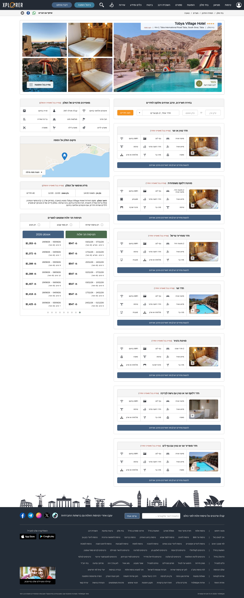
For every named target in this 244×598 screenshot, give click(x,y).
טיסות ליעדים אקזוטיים (195, 544)
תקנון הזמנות (147, 583)
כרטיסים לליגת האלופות (195, 557)
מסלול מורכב (168, 531)
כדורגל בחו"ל (219, 557)
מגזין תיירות (200, 563)
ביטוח (150, 4)
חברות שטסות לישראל (157, 570)
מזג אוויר (125, 563)
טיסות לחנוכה (152, 544)
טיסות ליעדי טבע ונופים (172, 544)
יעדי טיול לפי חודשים (96, 570)
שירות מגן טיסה (182, 576)
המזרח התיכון (207, 13)
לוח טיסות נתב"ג (198, 570)
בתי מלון (204, 4)
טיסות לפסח (137, 544)
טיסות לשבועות (122, 544)
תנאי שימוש (133, 583)
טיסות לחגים (183, 537)
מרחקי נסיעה (98, 563)
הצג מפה (147, 28)
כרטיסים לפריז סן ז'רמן (130, 557)
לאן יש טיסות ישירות (178, 570)
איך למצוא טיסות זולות (134, 570)
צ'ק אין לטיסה (166, 576)
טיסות (228, 4)
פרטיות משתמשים (116, 583)
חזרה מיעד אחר (184, 531)
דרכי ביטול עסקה (149, 576)
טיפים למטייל (152, 563)
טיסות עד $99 (199, 537)
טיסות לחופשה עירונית (111, 537)
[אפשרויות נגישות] (111, 5)
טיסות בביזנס (130, 537)
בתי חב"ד (84, 563)
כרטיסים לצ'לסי (84, 557)
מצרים (195, 13)
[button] (80, 312)
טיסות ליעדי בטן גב (90, 537)
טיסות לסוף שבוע (167, 537)
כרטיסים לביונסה (178, 550)
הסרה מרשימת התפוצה (92, 576)
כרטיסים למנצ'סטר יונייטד (106, 557)
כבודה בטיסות (115, 570)
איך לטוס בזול (218, 537)
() (160, 131)
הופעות (191, 4)
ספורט (178, 4)
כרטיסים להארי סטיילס (119, 550)
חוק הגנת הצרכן (112, 576)
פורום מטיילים (168, 563)
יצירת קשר (84, 583)
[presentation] (108, 243)
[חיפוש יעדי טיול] (101, 5)
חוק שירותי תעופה (130, 576)
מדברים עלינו (181, 583)
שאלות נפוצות (199, 576)
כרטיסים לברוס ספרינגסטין (95, 550)
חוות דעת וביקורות (164, 583)
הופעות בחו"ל (153, 531)
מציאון (216, 4)
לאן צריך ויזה (113, 563)
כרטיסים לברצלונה (173, 557)
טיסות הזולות (92, 515)
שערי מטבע (138, 563)
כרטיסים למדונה (140, 550)
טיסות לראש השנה (104, 544)
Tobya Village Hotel (190, 23)
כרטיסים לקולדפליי (197, 550)
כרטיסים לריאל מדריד (152, 557)
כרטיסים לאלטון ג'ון (159, 550)
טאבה (187, 13)
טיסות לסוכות (86, 544)
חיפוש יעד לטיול (184, 563)
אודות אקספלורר (198, 583)
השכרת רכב (164, 4)
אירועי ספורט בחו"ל (136, 531)
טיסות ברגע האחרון (148, 537)
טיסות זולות (200, 515)
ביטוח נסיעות (107, 531)
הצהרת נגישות (98, 583)
